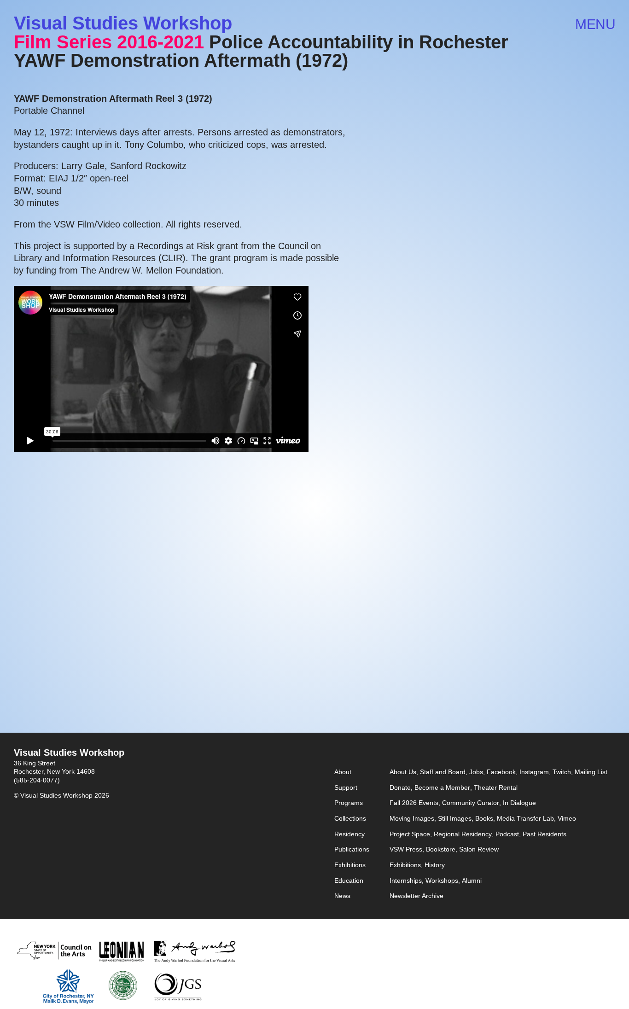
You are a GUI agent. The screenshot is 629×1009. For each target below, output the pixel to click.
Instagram (534, 772)
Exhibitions (350, 865)
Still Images (455, 818)
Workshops (441, 880)
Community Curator (470, 802)
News (342, 895)
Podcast (507, 834)
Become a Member (442, 787)
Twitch (562, 772)
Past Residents (544, 834)
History (435, 865)
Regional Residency (463, 834)
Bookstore (440, 849)
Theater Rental (496, 787)
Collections (350, 818)
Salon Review (479, 849)
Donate (400, 787)
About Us (403, 772)
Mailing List (591, 772)
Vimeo (567, 818)
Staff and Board (443, 772)
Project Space (410, 834)
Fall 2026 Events (414, 802)
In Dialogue (519, 802)
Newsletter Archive (416, 895)
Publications (351, 849)
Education (348, 880)
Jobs (476, 772)
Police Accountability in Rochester (358, 42)
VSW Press (406, 849)
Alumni (472, 880)
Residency (349, 834)
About (342, 772)
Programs (348, 802)
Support (345, 787)
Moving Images (412, 818)
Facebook (501, 772)
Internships (406, 880)
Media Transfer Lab (525, 818)
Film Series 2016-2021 (109, 42)
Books (484, 818)
